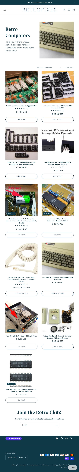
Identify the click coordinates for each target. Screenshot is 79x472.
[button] (4, 9)
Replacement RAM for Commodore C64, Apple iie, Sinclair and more (21, 390)
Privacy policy (56, 465)
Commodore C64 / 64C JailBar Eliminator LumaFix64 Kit (57, 220)
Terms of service (68, 465)
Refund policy (46, 465)
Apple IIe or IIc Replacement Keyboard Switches (57, 278)
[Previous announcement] (4, 2)
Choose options (21, 293)
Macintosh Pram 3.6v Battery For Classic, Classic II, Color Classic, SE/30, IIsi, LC (21, 221)
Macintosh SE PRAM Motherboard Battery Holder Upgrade (57, 163)
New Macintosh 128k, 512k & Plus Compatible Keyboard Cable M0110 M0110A (21, 279)
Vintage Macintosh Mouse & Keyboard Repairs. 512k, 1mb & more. (57, 337)
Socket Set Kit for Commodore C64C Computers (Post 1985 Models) (21, 163)
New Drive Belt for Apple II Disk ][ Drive (21, 336)
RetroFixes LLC (22, 465)
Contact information (67, 467)
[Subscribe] (56, 425)
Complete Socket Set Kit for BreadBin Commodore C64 (57, 107)
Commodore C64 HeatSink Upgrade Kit (21, 106)
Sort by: (40, 67)
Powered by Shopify (33, 465)
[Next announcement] (75, 2)
